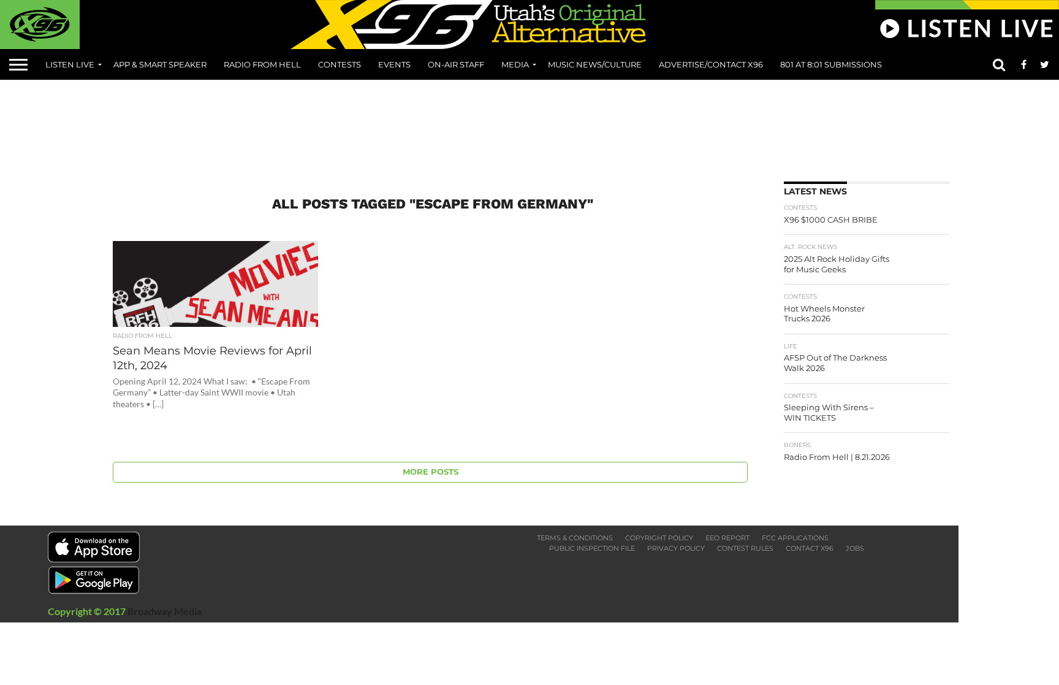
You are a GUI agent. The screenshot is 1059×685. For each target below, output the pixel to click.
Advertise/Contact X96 (711, 64)
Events (394, 64)
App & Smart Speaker (160, 64)
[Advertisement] (529, 126)
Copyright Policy (659, 538)
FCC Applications (795, 538)
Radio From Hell (262, 64)
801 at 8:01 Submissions (831, 64)
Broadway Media (164, 611)
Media (515, 64)
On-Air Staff (456, 64)
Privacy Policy (676, 548)
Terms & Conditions (575, 538)
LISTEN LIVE (69, 64)
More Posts (430, 471)
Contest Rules (745, 548)
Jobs (855, 548)
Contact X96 (809, 548)
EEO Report (727, 538)
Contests (339, 64)
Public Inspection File (592, 548)
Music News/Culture (595, 64)
